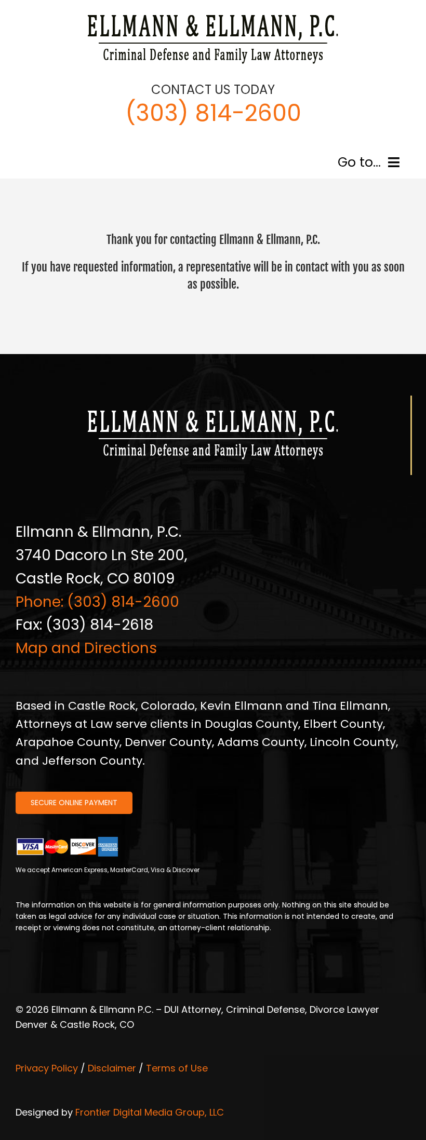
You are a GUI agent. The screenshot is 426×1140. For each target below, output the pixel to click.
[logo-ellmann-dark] (213, 14)
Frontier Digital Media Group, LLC (149, 1112)
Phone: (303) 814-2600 (97, 602)
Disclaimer (112, 1068)
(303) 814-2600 (213, 113)
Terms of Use (177, 1068)
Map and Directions (86, 648)
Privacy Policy (47, 1068)
